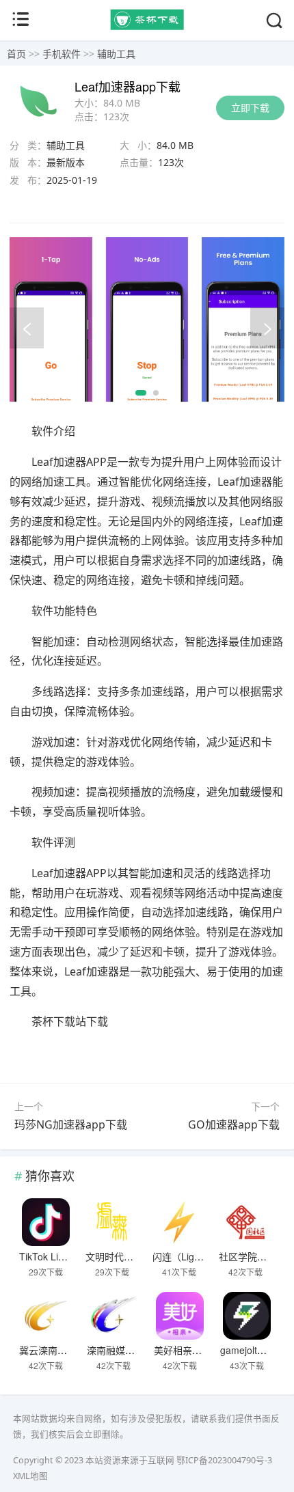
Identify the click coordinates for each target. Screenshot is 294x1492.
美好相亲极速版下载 (197, 1350)
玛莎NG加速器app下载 (70, 1124)
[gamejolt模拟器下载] (247, 1316)
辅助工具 (116, 53)
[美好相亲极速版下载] (180, 1316)
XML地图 (30, 1476)
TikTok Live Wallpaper (66, 1256)
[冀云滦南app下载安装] (46, 1316)
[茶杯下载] (147, 26)
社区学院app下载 (256, 1256)
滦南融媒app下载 (124, 1350)
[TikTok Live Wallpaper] (46, 1222)
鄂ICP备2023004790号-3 (224, 1460)
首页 (16, 53)
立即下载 (250, 107)
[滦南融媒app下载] (113, 1316)
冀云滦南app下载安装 (65, 1350)
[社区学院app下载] (245, 1222)
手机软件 (61, 53)
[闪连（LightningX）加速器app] (179, 1222)
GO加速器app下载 (234, 1124)
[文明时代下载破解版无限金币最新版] (112, 1222)
